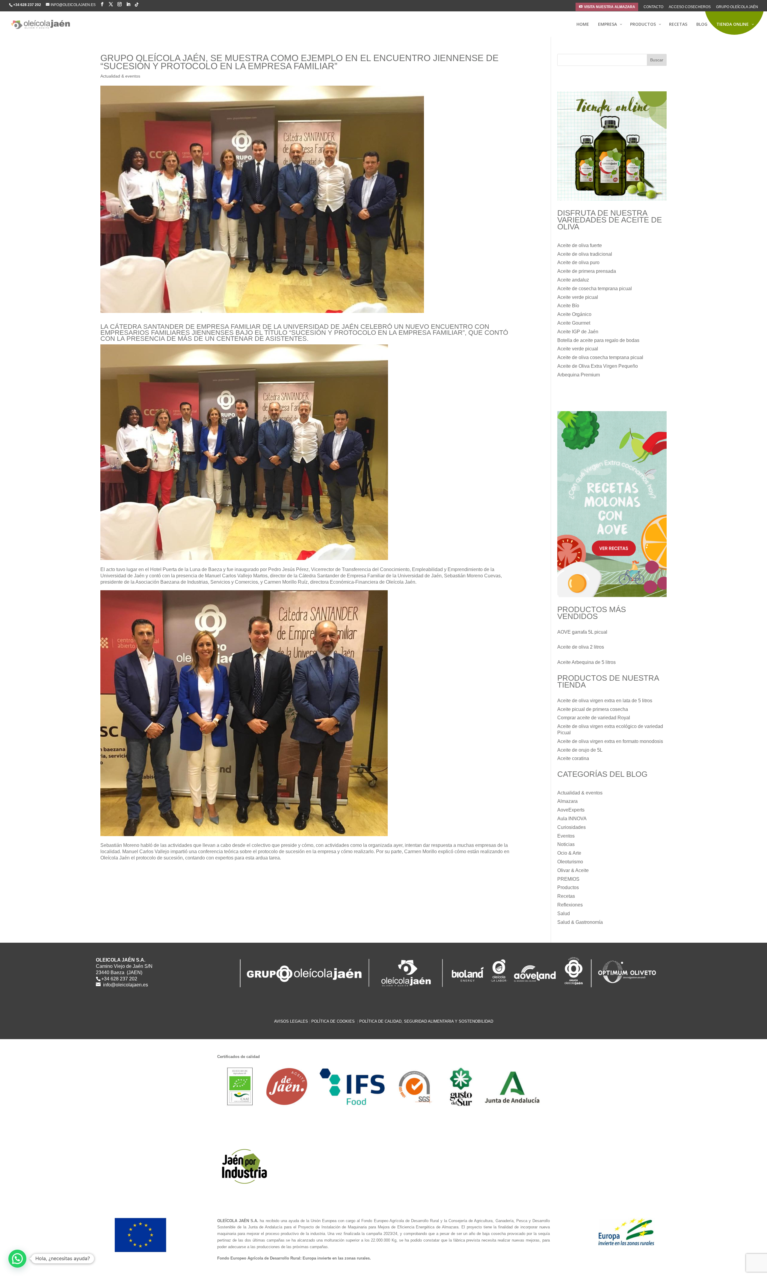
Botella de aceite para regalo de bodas (598, 340)
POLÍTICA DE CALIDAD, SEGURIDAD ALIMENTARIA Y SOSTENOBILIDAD (426, 1021)
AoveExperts (571, 809)
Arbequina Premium (578, 374)
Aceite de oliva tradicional (584, 254)
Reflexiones (570, 904)
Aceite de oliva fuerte (579, 245)
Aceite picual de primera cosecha (592, 709)
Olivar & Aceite (573, 870)
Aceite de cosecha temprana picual (594, 288)
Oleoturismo (570, 861)
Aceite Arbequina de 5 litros (586, 662)
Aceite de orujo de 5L (580, 750)
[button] (17, 1259)
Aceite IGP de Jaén (577, 331)
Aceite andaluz (573, 279)
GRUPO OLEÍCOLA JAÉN (737, 7)
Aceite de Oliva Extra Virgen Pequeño (597, 366)
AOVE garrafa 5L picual (582, 632)
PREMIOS (568, 879)
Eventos (566, 835)
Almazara (567, 801)
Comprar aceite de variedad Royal (593, 717)
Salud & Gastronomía (580, 922)
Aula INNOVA (572, 818)
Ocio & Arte (569, 853)
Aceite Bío (568, 305)
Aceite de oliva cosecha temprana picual (600, 357)
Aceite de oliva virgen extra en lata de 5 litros (604, 700)
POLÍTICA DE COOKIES (333, 1021)
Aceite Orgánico (574, 314)
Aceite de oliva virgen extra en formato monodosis (610, 741)
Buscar (656, 59)
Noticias (566, 844)
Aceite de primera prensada (586, 271)
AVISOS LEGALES (291, 1021)
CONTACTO (653, 7)
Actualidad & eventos (120, 76)
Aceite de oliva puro (578, 262)
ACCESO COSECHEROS (690, 7)
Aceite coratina (573, 758)
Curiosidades (571, 827)
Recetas (566, 896)
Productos (568, 887)
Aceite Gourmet (573, 323)
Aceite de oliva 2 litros (580, 647)
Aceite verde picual (577, 297)
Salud (563, 913)
